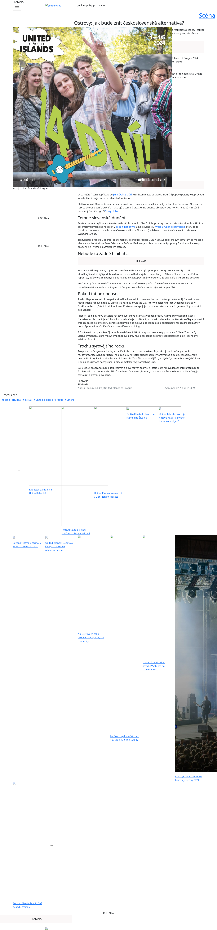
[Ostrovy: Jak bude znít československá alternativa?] (92, 106)
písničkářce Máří (122, 194)
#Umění (69, 399)
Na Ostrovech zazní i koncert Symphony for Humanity (91, 637)
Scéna (207, 15)
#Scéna (6, 399)
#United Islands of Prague (48, 399)
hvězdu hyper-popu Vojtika (170, 226)
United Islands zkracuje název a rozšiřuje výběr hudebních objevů (172, 417)
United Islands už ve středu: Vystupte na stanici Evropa (154, 666)
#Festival (27, 399)
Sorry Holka (111, 211)
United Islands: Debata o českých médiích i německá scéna (59, 546)
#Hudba (16, 399)
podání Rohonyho (126, 226)
